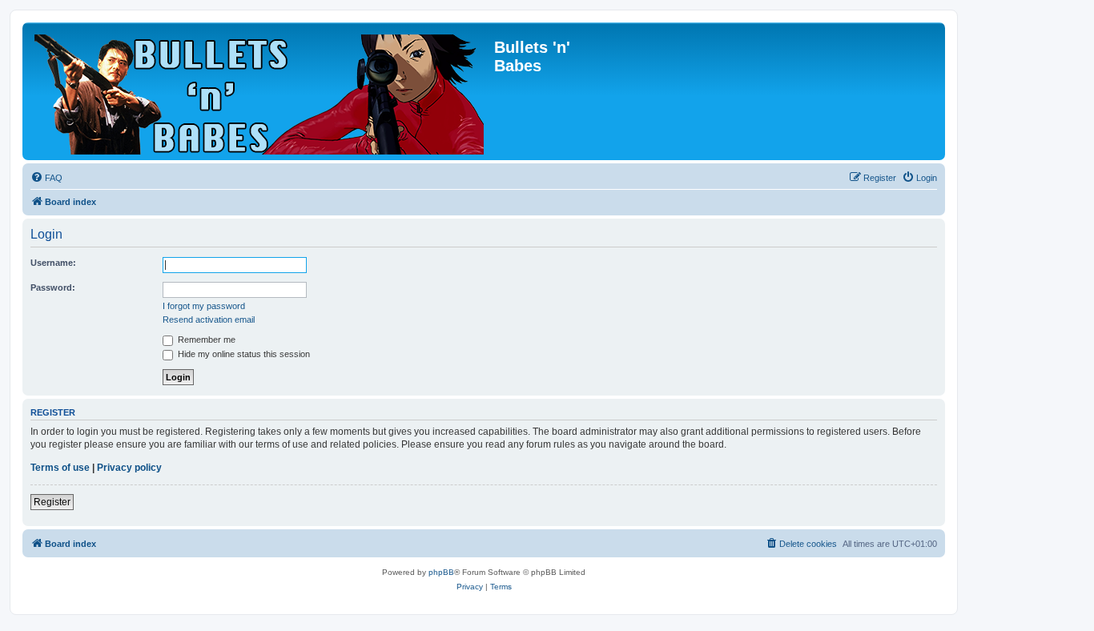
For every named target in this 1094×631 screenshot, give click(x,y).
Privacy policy (129, 467)
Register (52, 502)
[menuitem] (46, 177)
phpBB (441, 572)
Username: (53, 262)
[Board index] (260, 91)
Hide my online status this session (242, 354)
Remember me (205, 339)
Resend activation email (209, 319)
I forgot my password (204, 306)
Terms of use (60, 467)
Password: (52, 287)
